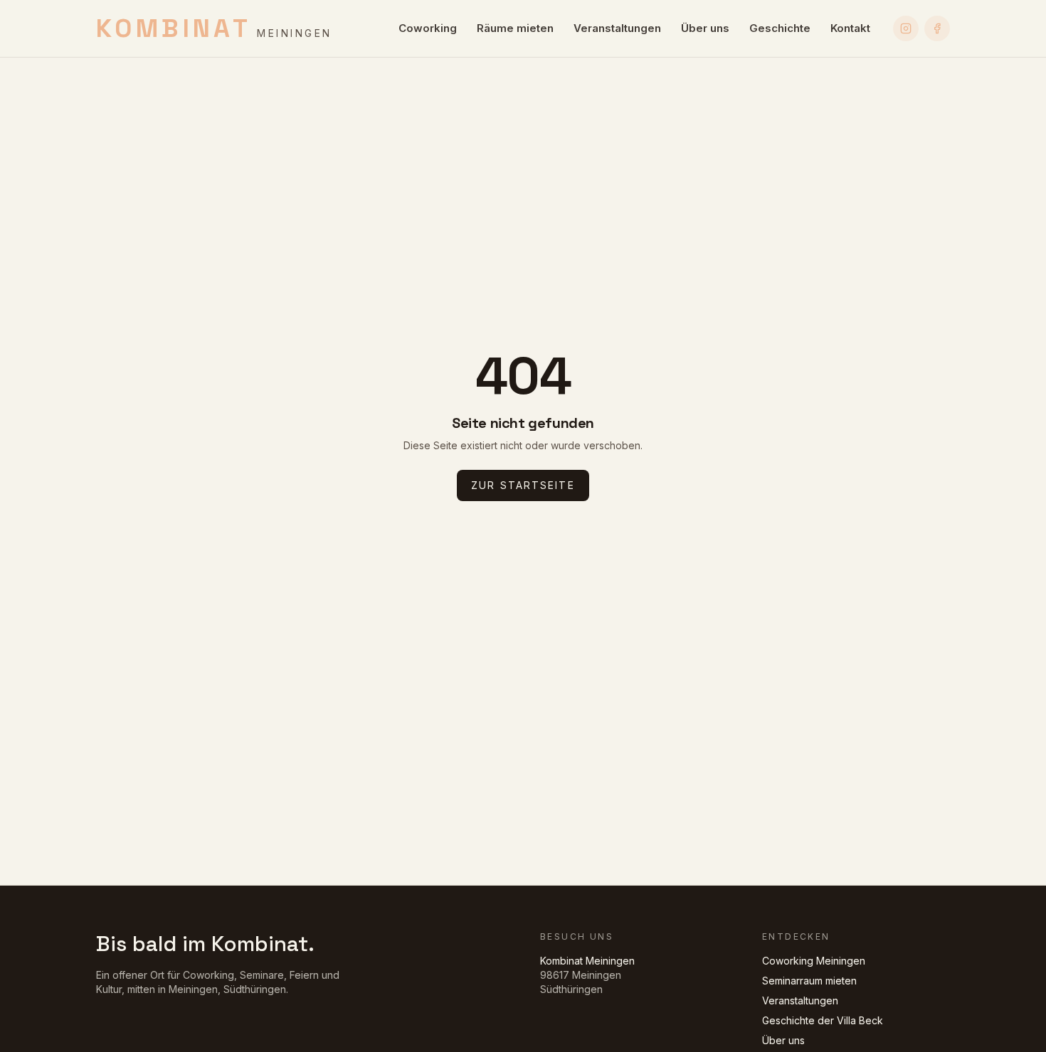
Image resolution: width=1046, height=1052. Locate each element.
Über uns (705, 28)
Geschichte (779, 28)
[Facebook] (937, 28)
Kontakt (850, 28)
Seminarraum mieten (809, 981)
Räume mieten (515, 28)
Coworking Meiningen (813, 961)
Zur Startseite (522, 485)
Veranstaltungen (617, 28)
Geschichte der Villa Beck (822, 1020)
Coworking (427, 28)
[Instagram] (906, 28)
